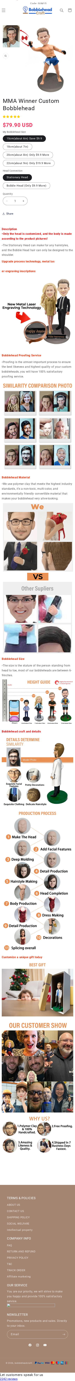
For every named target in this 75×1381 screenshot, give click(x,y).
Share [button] (9, 213)
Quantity (8, 193)
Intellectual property (19, 1230)
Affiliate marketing (19, 1276)
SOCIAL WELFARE (18, 1223)
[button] (62, 10)
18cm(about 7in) (17, 146)
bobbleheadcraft (23, 1363)
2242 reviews (9, 1379)
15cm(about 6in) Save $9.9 (24, 138)
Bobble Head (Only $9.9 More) (26, 185)
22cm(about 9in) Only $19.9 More (29, 163)
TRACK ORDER (16, 1270)
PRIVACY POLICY (17, 1257)
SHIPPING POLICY (18, 1217)
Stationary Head (17, 177)
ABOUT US (13, 1204)
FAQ (9, 1245)
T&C (9, 1264)
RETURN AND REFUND (21, 1251)
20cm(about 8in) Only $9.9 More (28, 154)
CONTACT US (15, 1211)
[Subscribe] (64, 1334)
